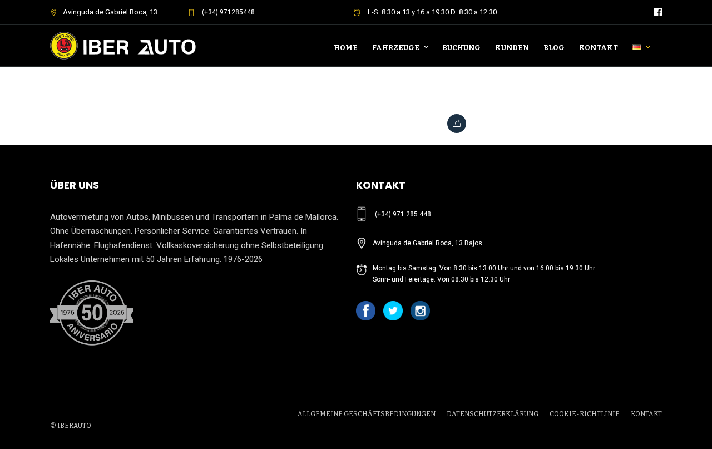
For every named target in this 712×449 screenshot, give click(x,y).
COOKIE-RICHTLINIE (585, 414)
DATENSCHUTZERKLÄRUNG (492, 414)
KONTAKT (646, 414)
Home (346, 47)
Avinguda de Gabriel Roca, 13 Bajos (427, 243)
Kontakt (598, 47)
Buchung (461, 47)
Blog (554, 47)
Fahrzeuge (395, 47)
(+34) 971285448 (227, 12)
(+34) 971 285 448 (403, 214)
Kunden (512, 47)
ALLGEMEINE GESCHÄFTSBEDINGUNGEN (367, 414)
